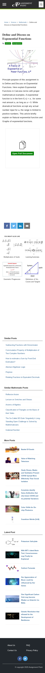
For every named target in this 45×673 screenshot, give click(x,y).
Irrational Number (13, 430)
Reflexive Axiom (12, 394)
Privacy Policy (32, 650)
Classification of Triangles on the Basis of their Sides (22, 411)
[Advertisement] (22, 196)
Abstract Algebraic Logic (15, 367)
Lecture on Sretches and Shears (19, 399)
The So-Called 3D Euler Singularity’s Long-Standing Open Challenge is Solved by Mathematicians (23, 421)
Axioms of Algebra (13, 405)
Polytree (9, 372)
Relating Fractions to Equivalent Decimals (23, 377)
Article (8, 43)
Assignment (17, 43)
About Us (11, 645)
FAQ (28, 645)
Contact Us (12, 650)
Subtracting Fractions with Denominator (22, 345)
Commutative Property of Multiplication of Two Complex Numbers (22, 351)
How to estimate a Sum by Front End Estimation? (21, 360)
